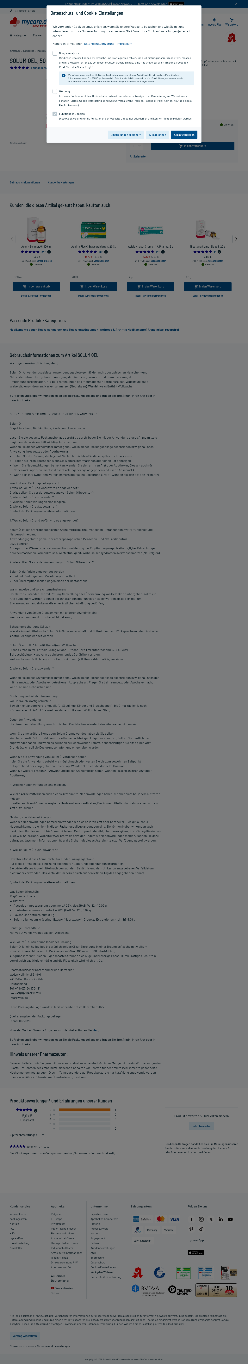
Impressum (124, 43)
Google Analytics (137, 75)
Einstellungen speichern (126, 134)
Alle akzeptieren (184, 134)
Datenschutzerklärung (99, 43)
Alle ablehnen (157, 134)
